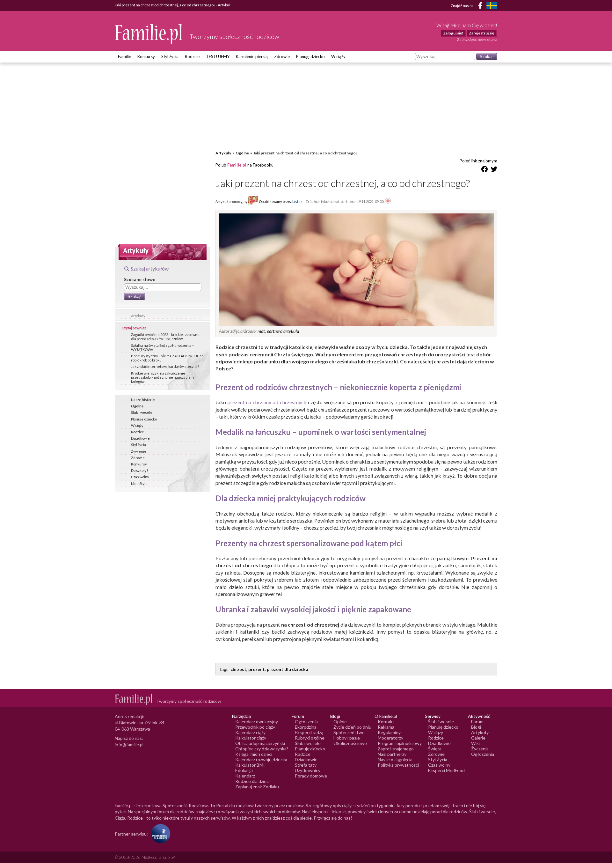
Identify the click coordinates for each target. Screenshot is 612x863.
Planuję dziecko (310, 56)
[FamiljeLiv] (491, 5)
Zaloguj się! (453, 33)
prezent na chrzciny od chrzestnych (267, 402)
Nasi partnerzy (392, 754)
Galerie (478, 737)
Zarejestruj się (481, 33)
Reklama (386, 727)
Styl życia (169, 56)
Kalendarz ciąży (250, 732)
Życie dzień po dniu (352, 727)
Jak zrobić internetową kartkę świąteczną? (165, 366)
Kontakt (386, 721)
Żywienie (138, 451)
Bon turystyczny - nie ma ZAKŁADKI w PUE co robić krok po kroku (167, 358)
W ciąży (338, 56)
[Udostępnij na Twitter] (494, 170)
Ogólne (137, 406)
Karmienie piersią (252, 56)
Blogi (476, 727)
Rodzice (192, 56)
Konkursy (146, 56)
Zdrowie (282, 56)
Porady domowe (311, 775)
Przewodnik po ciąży (255, 727)
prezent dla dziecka (287, 669)
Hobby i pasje (346, 737)
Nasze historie (143, 400)
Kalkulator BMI (250, 765)
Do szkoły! (139, 470)
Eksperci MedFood (446, 770)
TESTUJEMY (217, 56)
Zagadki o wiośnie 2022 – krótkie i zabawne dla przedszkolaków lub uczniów (165, 336)
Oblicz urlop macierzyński (260, 743)
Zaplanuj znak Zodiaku (257, 786)
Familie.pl (236, 164)
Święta (434, 748)
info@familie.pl (129, 744)
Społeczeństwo (349, 732)
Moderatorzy (390, 737)
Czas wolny (140, 477)
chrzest (238, 669)
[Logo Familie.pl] (149, 34)
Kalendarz (245, 775)
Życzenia (480, 748)
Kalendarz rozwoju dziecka (261, 759)
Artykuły (138, 316)
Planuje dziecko (144, 419)
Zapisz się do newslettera (477, 39)
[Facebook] (481, 7)
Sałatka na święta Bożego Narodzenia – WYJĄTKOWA (162, 347)
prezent (256, 669)
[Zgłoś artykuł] (388, 201)
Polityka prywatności (398, 765)
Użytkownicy (307, 770)
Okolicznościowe (350, 743)
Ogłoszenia (306, 721)
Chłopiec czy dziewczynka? (261, 748)
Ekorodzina (306, 727)
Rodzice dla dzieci (252, 781)
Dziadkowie (140, 438)
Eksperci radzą (309, 732)
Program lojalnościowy (400, 743)
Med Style (139, 483)
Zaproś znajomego (396, 748)
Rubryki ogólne (309, 737)
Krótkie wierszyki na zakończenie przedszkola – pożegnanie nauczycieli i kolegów (162, 377)
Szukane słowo (140, 279)
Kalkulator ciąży (250, 737)
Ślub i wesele (141, 412)
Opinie (340, 721)
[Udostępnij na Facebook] (484, 170)
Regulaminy (389, 732)
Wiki (475, 743)
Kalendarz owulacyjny (256, 721)
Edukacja (244, 770)
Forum (477, 721)
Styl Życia (437, 759)
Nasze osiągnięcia (395, 759)
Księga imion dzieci (253, 754)
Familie (124, 56)
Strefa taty (306, 765)
